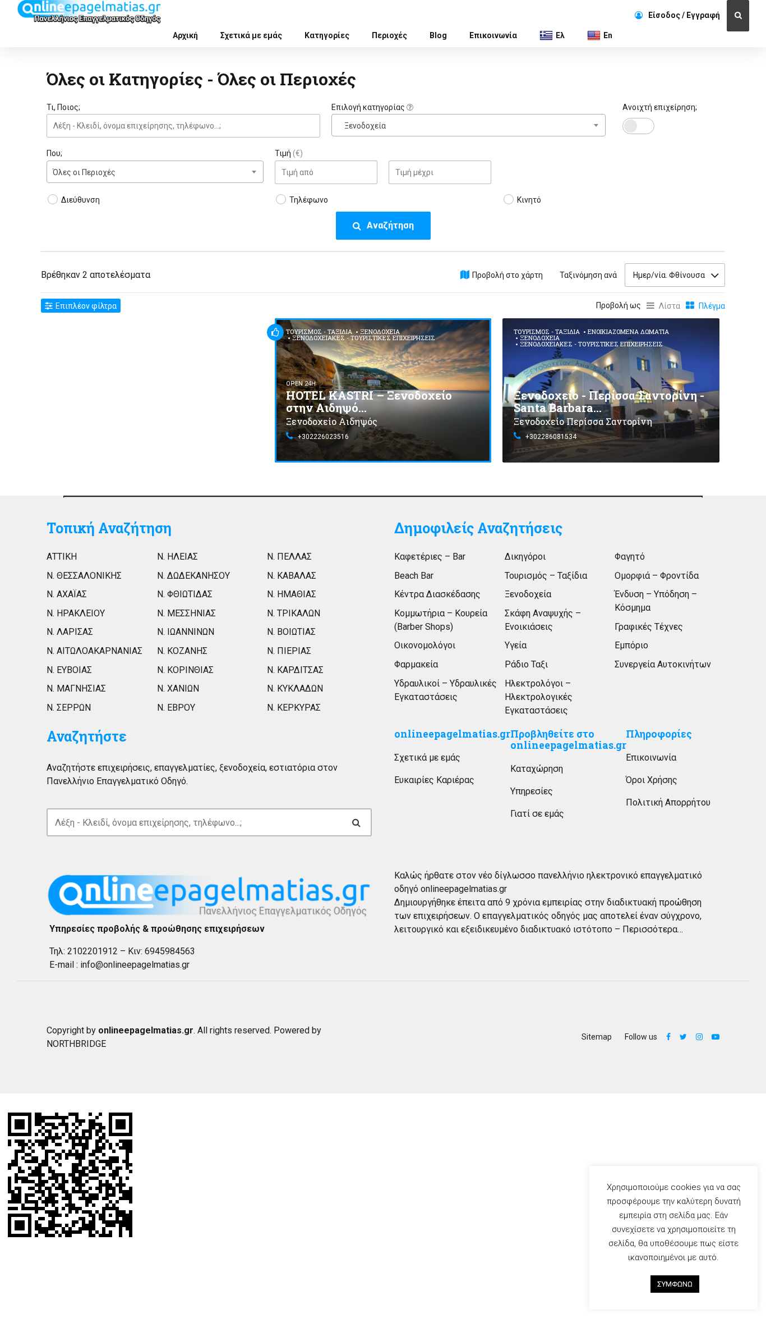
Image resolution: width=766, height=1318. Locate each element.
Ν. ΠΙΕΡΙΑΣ (289, 651)
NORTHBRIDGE (76, 1043)
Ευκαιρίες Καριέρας (434, 780)
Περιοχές (389, 35)
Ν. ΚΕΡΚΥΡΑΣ (294, 707)
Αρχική (185, 35)
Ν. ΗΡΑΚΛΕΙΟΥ (76, 613)
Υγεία (516, 645)
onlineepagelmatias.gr (452, 733)
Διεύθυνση (80, 199)
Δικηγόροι (525, 556)
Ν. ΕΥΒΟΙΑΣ (69, 670)
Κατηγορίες (326, 35)
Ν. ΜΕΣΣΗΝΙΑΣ (186, 613)
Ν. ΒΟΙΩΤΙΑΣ (291, 631)
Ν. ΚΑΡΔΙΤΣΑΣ (295, 670)
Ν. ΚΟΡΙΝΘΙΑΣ (185, 670)
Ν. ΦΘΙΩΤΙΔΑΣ (185, 594)
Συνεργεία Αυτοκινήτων (663, 664)
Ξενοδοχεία (380, 331)
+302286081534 (550, 437)
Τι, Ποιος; (63, 107)
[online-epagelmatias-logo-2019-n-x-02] (209, 895)
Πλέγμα (712, 305)
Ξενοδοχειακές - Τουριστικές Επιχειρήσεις (363, 337)
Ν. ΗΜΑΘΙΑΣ (291, 594)
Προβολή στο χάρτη (507, 275)
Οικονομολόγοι (424, 645)
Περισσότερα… (652, 929)
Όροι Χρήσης (651, 780)
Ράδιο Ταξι (526, 664)
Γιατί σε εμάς (537, 813)
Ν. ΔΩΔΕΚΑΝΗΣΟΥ (193, 575)
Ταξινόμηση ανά (588, 275)
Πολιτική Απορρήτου (668, 802)
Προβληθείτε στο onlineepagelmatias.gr (568, 739)
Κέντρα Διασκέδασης (437, 594)
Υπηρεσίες (531, 791)
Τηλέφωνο (308, 199)
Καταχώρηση (536, 768)
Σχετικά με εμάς (251, 35)
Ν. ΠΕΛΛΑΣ (289, 556)
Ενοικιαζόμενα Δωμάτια (628, 331)
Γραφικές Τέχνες (649, 626)
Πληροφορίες (659, 733)
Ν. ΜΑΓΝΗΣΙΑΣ (76, 688)
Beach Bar (413, 575)
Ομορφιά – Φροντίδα (657, 575)
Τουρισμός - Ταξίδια (319, 331)
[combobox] (468, 125)
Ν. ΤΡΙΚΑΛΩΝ (293, 613)
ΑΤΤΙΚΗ (62, 556)
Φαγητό (630, 556)
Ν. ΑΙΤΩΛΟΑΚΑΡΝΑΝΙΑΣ (94, 651)
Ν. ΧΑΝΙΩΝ (178, 688)
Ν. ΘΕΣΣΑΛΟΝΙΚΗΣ (84, 575)
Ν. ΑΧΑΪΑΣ (67, 594)
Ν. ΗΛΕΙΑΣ (177, 556)
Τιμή (289, 153)
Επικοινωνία (493, 35)
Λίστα (669, 305)
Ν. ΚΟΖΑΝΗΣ (182, 651)
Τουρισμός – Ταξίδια (546, 575)
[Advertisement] (155, 396)
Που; (54, 153)
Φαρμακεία (416, 664)
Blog (438, 35)
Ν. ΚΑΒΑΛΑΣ (291, 575)
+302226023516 (323, 437)
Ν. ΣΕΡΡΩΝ (69, 707)
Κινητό (529, 199)
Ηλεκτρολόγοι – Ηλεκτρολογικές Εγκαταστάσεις (539, 697)
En (607, 35)
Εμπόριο (631, 645)
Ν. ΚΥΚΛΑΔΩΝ (295, 688)
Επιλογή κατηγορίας (369, 107)
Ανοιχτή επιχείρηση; (659, 107)
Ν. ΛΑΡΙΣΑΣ (70, 631)
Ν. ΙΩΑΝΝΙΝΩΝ (185, 631)
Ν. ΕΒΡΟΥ (176, 707)
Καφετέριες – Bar (429, 556)
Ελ (560, 35)
